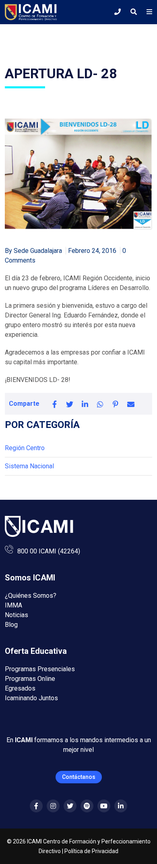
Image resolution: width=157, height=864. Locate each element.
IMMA (13, 605)
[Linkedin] (120, 806)
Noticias (16, 615)
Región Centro (25, 448)
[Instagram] (53, 806)
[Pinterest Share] (115, 404)
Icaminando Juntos (31, 698)
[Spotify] (87, 806)
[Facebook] (36, 806)
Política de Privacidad (91, 851)
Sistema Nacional (29, 466)
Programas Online (30, 678)
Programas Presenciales (40, 669)
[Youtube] (103, 806)
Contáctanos (78, 777)
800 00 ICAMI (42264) (48, 551)
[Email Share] (131, 404)
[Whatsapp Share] (100, 404)
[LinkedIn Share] (85, 404)
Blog (11, 624)
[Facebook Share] (54, 404)
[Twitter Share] (69, 404)
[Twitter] (70, 806)
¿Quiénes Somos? (30, 595)
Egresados (20, 688)
